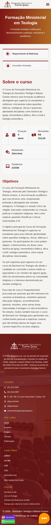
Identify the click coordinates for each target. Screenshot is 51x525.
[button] (47, 4)
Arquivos (8, 427)
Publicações (9, 441)
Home (6, 423)
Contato (7, 436)
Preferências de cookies (25, 515)
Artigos (7, 432)
